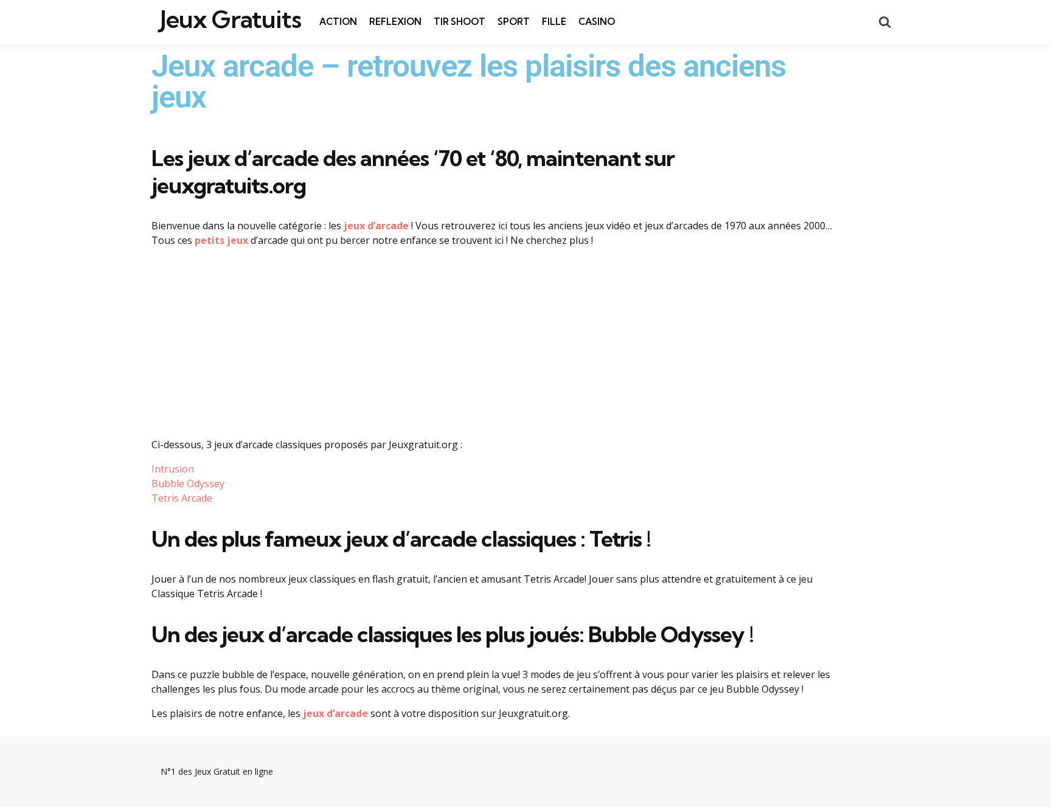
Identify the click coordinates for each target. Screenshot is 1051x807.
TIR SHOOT (459, 21)
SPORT (514, 21)
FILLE (554, 21)
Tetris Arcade (181, 498)
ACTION (338, 21)
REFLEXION (395, 21)
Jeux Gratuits (231, 19)
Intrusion (172, 469)
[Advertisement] (492, 342)
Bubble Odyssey (187, 483)
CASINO (596, 21)
